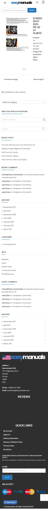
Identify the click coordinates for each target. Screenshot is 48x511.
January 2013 (8, 222)
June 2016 (7, 218)
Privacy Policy (8, 446)
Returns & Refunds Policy (12, 442)
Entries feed (7, 266)
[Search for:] (24, 129)
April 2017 (7, 211)
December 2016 (9, 214)
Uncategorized (9, 244)
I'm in (7, 477)
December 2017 (9, 207)
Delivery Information (10, 438)
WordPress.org (8, 274)
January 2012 (8, 225)
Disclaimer (7, 449)
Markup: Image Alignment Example (16, 148)
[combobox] (24, 102)
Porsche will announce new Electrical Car (18, 145)
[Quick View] (7, 492)
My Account (7, 431)
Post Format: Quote (10, 152)
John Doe (5, 185)
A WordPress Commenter (12, 174)
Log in (4, 263)
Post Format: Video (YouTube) (14, 159)
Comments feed (9, 270)
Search (44, 120)
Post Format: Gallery (10, 156)
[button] (5, 3)
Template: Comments (22, 181)
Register (5, 259)
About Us (6, 435)
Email (5, 467)
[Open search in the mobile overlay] (18, 10)
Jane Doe (6, 181)
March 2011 (7, 229)
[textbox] (24, 102)
